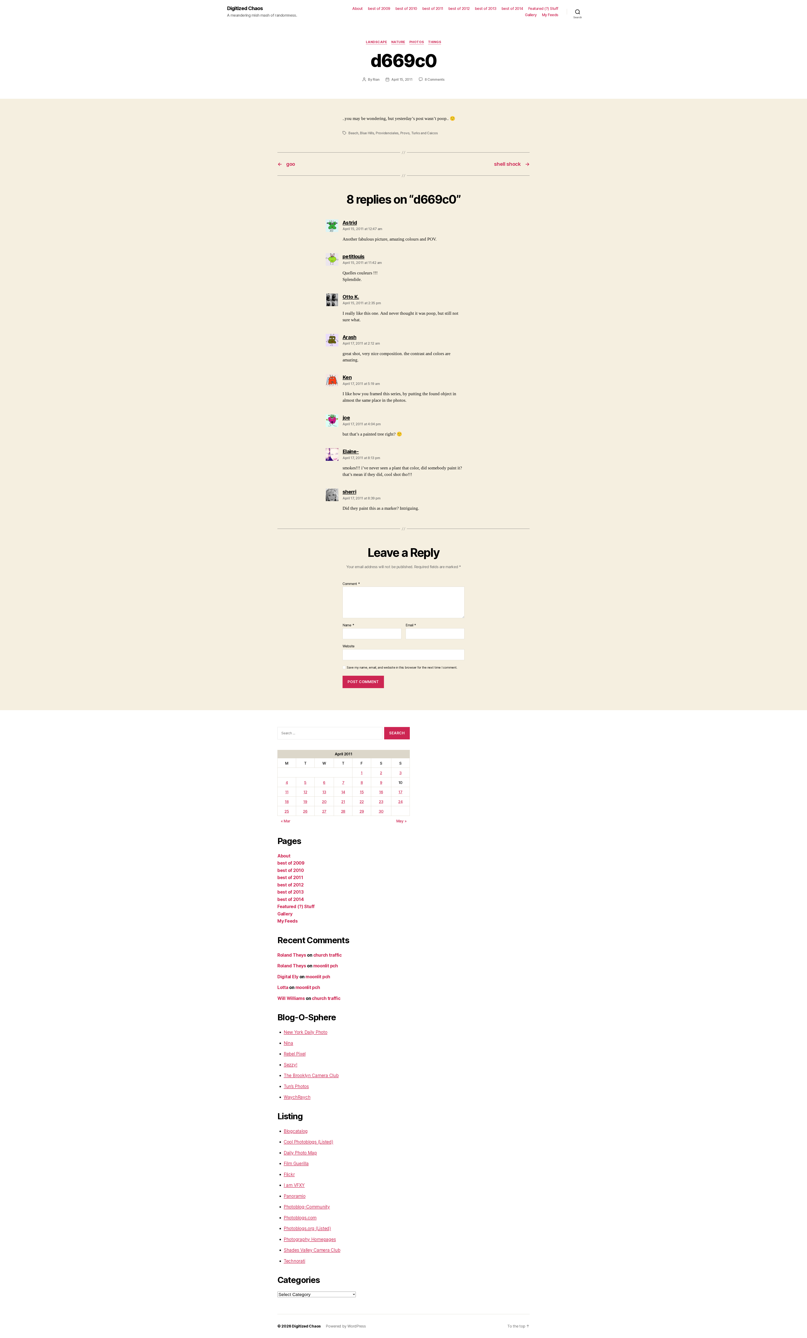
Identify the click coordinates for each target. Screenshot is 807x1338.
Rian (376, 79)
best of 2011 (432, 8)
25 (287, 811)
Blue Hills (367, 133)
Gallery (531, 15)
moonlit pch (325, 965)
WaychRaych (297, 1097)
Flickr (289, 1174)
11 (286, 792)
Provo (405, 133)
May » (401, 821)
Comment (351, 584)
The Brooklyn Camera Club (311, 1075)
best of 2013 (485, 8)
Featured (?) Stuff (543, 8)
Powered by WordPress (346, 1326)
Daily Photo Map (300, 1152)
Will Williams (291, 998)
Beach (353, 133)
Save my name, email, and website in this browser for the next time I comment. (402, 667)
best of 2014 (512, 8)
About (357, 8)
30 (381, 811)
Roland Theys (291, 955)
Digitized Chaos (245, 8)
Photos (416, 42)
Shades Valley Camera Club (312, 1250)
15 (362, 792)
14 (343, 792)
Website (349, 646)
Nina (288, 1043)
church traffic (327, 955)
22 (362, 801)
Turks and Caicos (424, 133)
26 (305, 811)
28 (343, 811)
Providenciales (387, 133)
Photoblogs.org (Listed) (307, 1228)
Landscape (376, 42)
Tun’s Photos (296, 1086)
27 (324, 811)
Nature (398, 42)
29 (362, 811)
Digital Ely (287, 976)
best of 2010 (406, 8)
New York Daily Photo (305, 1032)
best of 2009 (379, 8)
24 (400, 801)
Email (411, 625)
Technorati (294, 1261)
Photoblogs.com (300, 1217)
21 (343, 801)
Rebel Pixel (295, 1053)
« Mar (285, 821)
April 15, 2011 (401, 79)
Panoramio (295, 1196)
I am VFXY (294, 1185)
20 (324, 801)
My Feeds (550, 15)
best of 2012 (459, 8)
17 (400, 792)
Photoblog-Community (307, 1206)
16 (381, 792)
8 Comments (434, 79)
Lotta (282, 987)
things (434, 42)
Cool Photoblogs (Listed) (308, 1141)
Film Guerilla (296, 1163)
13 (324, 792)
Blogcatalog (296, 1131)
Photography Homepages (310, 1239)
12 (305, 792)
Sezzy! (290, 1064)
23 (381, 801)
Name (348, 625)
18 (287, 801)
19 (305, 801)
